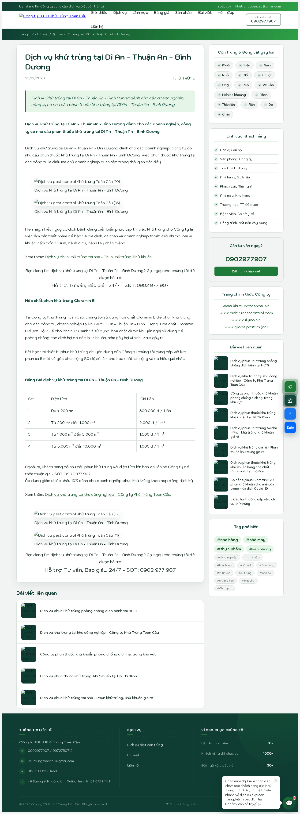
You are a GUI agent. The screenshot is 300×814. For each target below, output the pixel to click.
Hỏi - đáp (226, 12)
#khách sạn (224, 565)
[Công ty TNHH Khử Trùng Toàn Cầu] (52, 20)
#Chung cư (224, 588)
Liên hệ (97, 26)
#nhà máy (255, 539)
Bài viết (205, 12)
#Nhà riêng (266, 565)
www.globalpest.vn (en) (246, 327)
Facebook (224, 6)
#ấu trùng (244, 573)
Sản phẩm (183, 12)
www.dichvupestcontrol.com (246, 313)
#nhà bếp (252, 557)
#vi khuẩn (223, 573)
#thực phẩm (229, 548)
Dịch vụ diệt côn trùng (145, 745)
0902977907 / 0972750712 (50, 751)
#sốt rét (245, 565)
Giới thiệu (99, 12)
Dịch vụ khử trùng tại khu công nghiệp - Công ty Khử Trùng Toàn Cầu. (108, 494)
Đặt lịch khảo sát (246, 271)
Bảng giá (161, 12)
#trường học (225, 580)
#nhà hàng (227, 539)
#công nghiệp (227, 557)
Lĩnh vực (140, 12)
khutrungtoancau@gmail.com (258, 6)
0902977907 (263, 19)
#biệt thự (248, 580)
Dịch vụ (120, 12)
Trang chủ (26, 34)
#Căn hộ (265, 573)
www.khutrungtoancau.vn (246, 306)
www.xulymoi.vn (246, 320)
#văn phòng (260, 549)
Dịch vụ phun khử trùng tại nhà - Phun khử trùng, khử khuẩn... (99, 256)
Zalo (290, 427)
